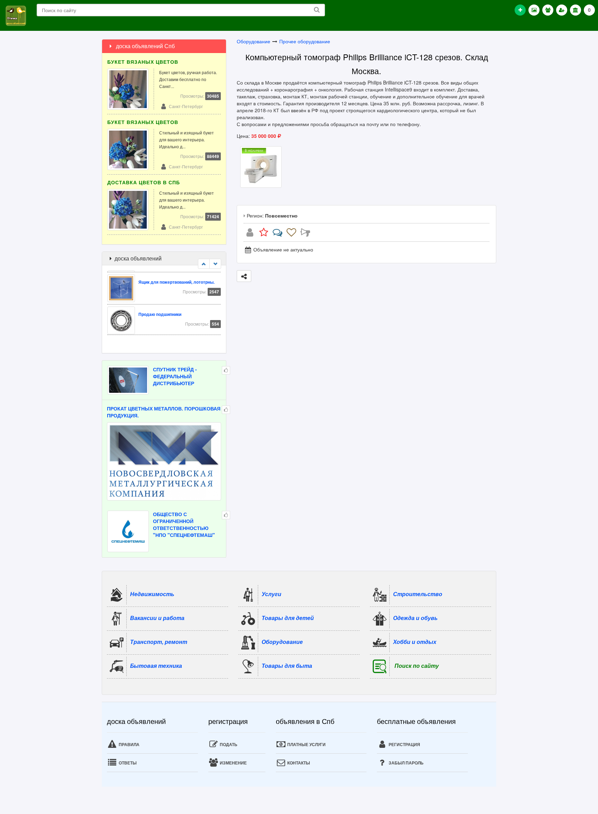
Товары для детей (288, 618)
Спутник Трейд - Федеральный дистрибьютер (175, 376)
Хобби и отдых (414, 642)
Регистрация (404, 744)
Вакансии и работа (157, 618)
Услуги (271, 594)
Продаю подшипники (159, 313)
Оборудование (253, 41)
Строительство (417, 594)
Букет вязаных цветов (142, 61)
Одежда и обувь (415, 618)
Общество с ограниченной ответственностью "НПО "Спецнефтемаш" (184, 524)
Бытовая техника (156, 666)
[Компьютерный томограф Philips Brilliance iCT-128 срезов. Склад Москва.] (261, 166)
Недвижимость (152, 594)
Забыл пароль (406, 763)
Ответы (127, 763)
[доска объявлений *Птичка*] (15, 14)
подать (228, 744)
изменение (233, 763)
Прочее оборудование (304, 41)
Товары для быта (287, 666)
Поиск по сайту (417, 666)
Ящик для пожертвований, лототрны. (176, 280)
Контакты (298, 763)
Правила (128, 744)
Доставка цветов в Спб (143, 182)
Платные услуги (306, 744)
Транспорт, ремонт (158, 642)
